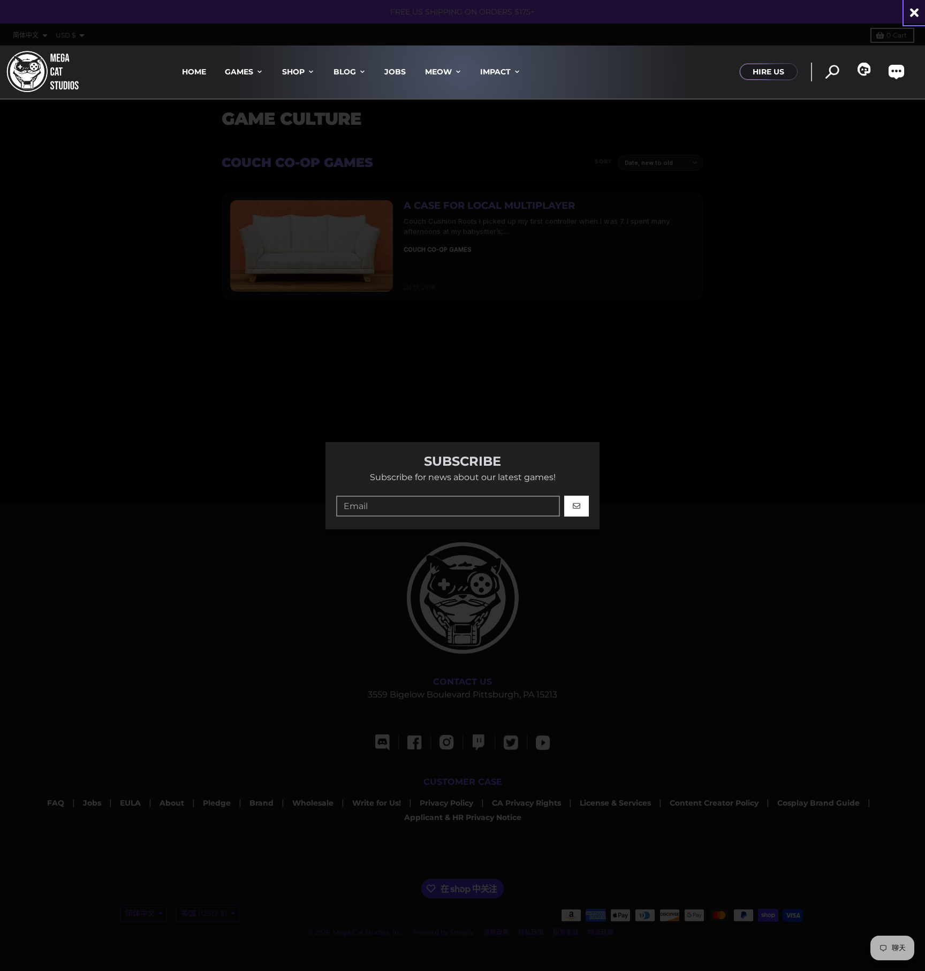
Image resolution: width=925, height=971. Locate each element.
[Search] (832, 72)
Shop (293, 72)
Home (194, 72)
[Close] (914, 12)
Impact (495, 72)
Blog (344, 72)
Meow (438, 72)
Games (239, 72)
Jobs (395, 72)
